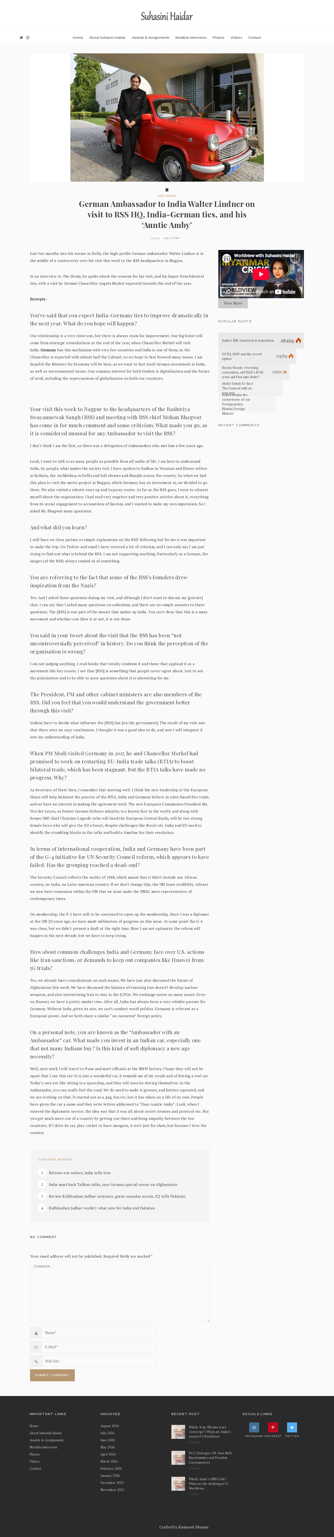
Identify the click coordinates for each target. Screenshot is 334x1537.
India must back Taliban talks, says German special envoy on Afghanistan (113, 1184)
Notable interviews (191, 37)
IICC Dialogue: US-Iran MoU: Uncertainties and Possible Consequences (211, 1458)
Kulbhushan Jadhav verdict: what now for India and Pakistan (102, 1208)
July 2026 (107, 1433)
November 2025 (112, 1490)
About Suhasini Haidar (107, 37)
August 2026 (109, 1426)
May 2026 (107, 1447)
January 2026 (110, 1475)
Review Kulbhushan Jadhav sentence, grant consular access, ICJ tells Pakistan (117, 1196)
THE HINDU (167, 196)
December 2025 (112, 1482)
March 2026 (109, 1461)
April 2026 (108, 1454)
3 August (195, 1468)
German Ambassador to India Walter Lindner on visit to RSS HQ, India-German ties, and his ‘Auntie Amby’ (167, 214)
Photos (218, 37)
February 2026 (111, 1468)
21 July (155, 238)
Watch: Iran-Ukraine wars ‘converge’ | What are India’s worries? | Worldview (210, 1432)
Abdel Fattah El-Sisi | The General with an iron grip (237, 388)
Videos (236, 37)
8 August (195, 1442)
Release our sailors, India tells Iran (80, 1172)
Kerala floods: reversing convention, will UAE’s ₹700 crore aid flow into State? (242, 372)
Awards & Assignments (151, 37)
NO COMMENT (43, 1237)
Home (78, 37)
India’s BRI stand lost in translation (248, 340)
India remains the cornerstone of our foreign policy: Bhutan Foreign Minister (236, 404)
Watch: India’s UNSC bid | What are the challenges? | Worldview (208, 1483)
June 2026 (107, 1440)
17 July (194, 1494)
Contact (254, 37)
